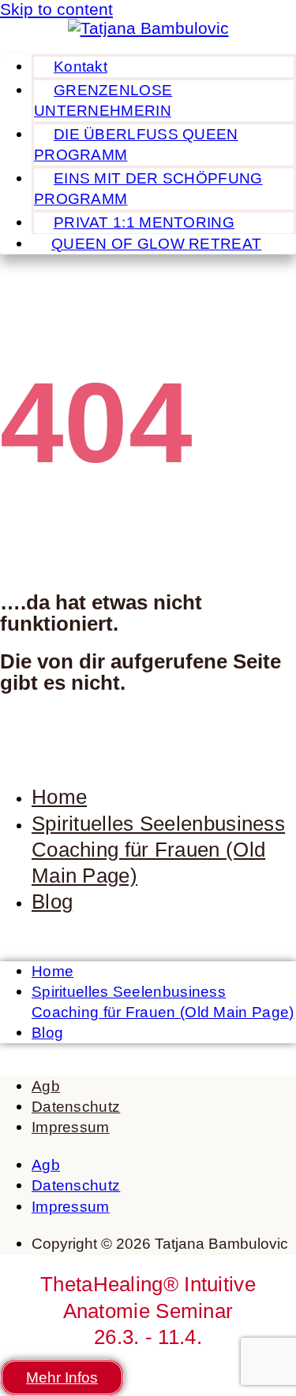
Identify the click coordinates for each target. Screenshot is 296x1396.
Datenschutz (76, 1106)
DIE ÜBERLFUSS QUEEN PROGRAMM (136, 144)
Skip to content (56, 9)
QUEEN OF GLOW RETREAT (156, 243)
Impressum (71, 1127)
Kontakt (80, 66)
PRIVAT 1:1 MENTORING (144, 222)
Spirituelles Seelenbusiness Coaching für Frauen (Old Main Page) (158, 850)
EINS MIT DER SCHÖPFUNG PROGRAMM (148, 188)
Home (59, 797)
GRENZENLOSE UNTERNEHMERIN (103, 100)
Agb (46, 1086)
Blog (52, 902)
